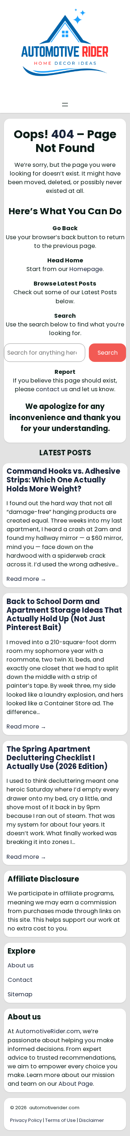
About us (21, 965)
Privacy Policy (26, 1120)
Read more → (26, 579)
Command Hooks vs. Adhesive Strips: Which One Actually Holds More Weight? (63, 480)
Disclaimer (91, 1120)
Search (108, 353)
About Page (75, 1084)
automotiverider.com (54, 1108)
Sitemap (20, 994)
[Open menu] (65, 104)
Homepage (86, 269)
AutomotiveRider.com (48, 1031)
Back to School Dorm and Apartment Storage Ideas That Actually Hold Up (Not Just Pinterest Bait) (64, 614)
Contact (20, 980)
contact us (52, 389)
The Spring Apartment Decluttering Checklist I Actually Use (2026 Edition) (57, 758)
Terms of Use (60, 1120)
